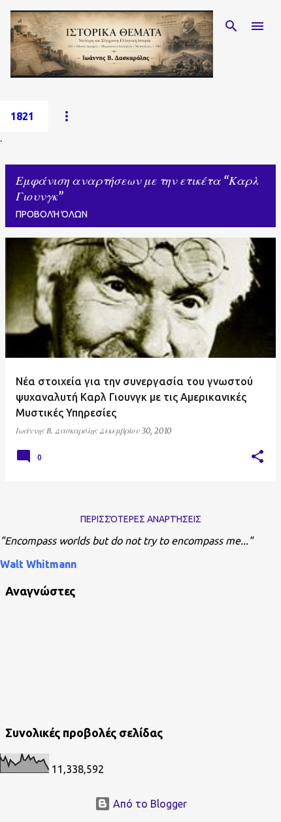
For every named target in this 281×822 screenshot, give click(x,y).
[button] (257, 457)
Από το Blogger (148, 804)
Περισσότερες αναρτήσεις (140, 519)
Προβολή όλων (52, 214)
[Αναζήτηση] (231, 26)
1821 (22, 116)
